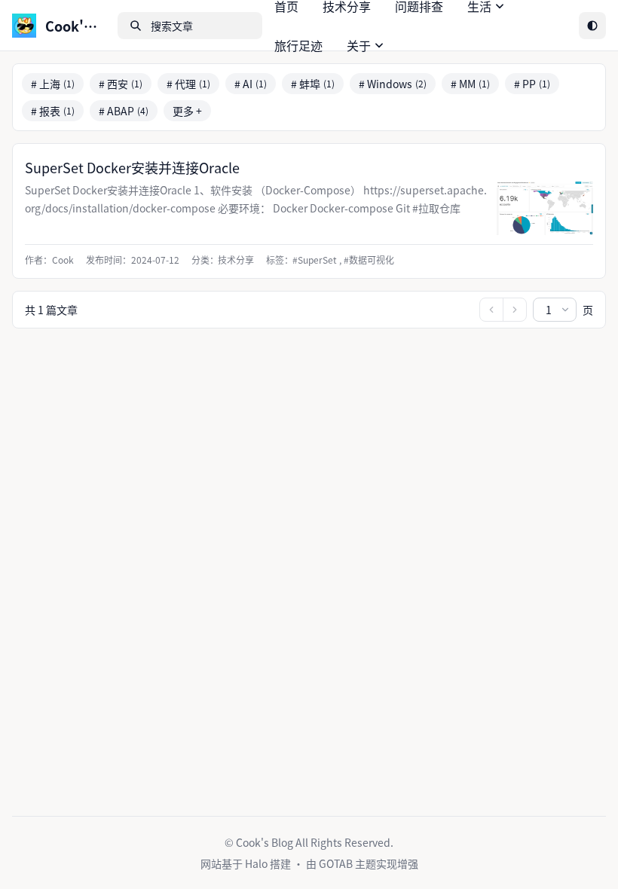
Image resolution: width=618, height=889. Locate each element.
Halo (257, 863)
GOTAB (337, 863)
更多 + (187, 110)
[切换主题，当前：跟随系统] (592, 25)
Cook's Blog (264, 842)
